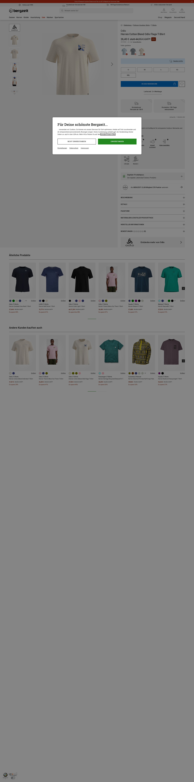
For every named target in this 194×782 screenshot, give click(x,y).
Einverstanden (117, 141)
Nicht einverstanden (77, 141)
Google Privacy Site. (107, 134)
